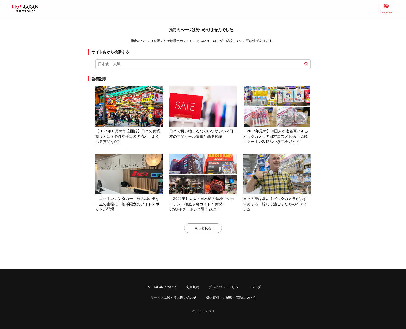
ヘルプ (256, 287)
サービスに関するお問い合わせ (174, 297)
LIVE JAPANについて (161, 287)
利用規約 (192, 287)
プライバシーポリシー (225, 287)
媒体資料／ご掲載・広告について (230, 297)
